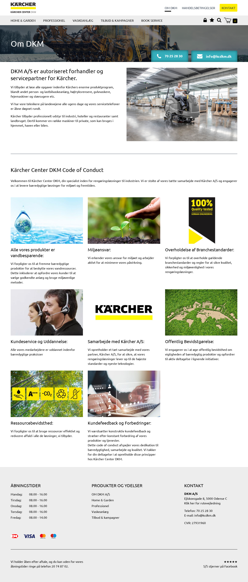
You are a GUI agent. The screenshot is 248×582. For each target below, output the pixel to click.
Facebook (230, 566)
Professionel (54, 20)
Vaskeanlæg (83, 20)
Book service (152, 20)
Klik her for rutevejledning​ (202, 503)
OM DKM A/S (101, 494)
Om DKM (171, 8)
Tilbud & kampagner (117, 20)
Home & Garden (23, 20)
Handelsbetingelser (198, 8)
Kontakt (228, 8)
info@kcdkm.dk (205, 515)
